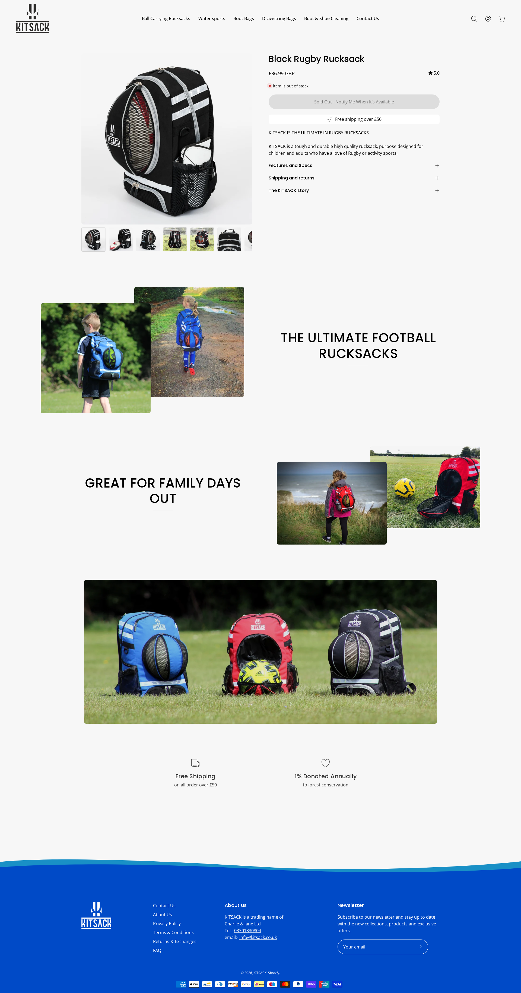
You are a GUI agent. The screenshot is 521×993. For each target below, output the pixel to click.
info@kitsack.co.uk (258, 937)
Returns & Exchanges (174, 941)
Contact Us (164, 906)
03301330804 (247, 931)
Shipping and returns (291, 178)
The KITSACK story (289, 190)
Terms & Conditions (173, 932)
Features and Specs (290, 165)
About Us (162, 915)
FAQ (157, 950)
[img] (434, 73)
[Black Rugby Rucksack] (93, 239)
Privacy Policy (167, 923)
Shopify (273, 972)
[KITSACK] (32, 18)
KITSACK (260, 972)
